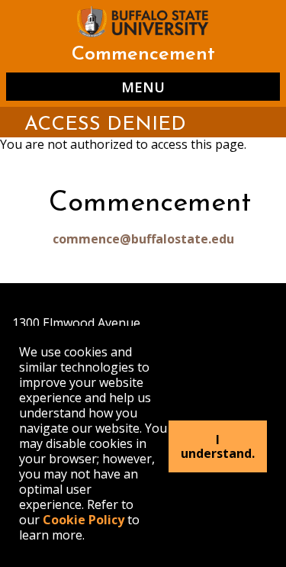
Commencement (143, 54)
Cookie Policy (83, 519)
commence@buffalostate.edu (143, 239)
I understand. (218, 446)
